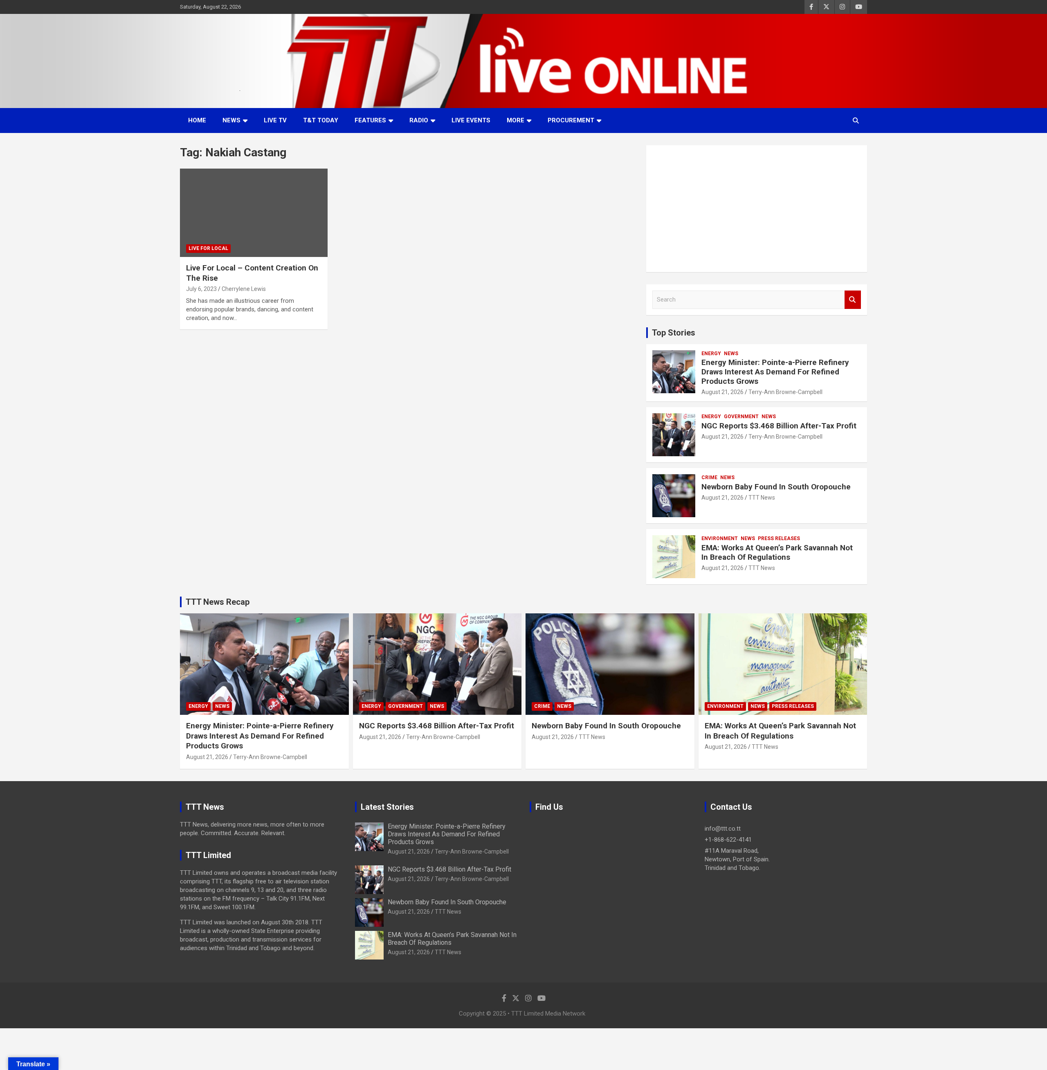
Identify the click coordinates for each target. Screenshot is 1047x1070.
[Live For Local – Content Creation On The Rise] (254, 212)
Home (197, 120)
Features (370, 120)
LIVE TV (275, 120)
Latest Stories (387, 807)
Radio (418, 120)
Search (853, 300)
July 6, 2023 (201, 289)
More (515, 120)
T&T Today (320, 120)
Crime (709, 477)
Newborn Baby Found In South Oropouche (776, 486)
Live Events (471, 120)
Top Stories (673, 333)
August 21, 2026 (722, 392)
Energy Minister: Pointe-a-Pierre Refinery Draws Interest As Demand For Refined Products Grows (775, 372)
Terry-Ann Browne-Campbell (785, 392)
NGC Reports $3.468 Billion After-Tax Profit (778, 425)
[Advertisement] (756, 208)
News (231, 120)
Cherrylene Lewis (244, 289)
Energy (711, 353)
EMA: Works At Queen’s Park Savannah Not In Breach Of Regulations (777, 552)
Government (741, 416)
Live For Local (208, 248)
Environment (719, 538)
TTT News (761, 497)
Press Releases (779, 538)
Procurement (571, 120)
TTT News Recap (217, 602)
